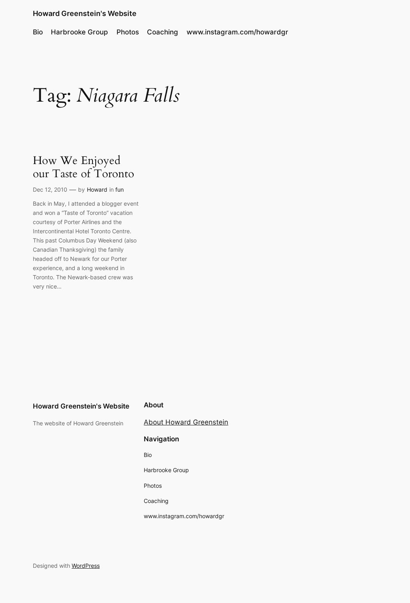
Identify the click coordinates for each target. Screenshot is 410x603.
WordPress (86, 565)
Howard (97, 189)
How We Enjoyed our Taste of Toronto (83, 167)
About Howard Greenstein (186, 422)
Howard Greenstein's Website (85, 13)
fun (119, 189)
